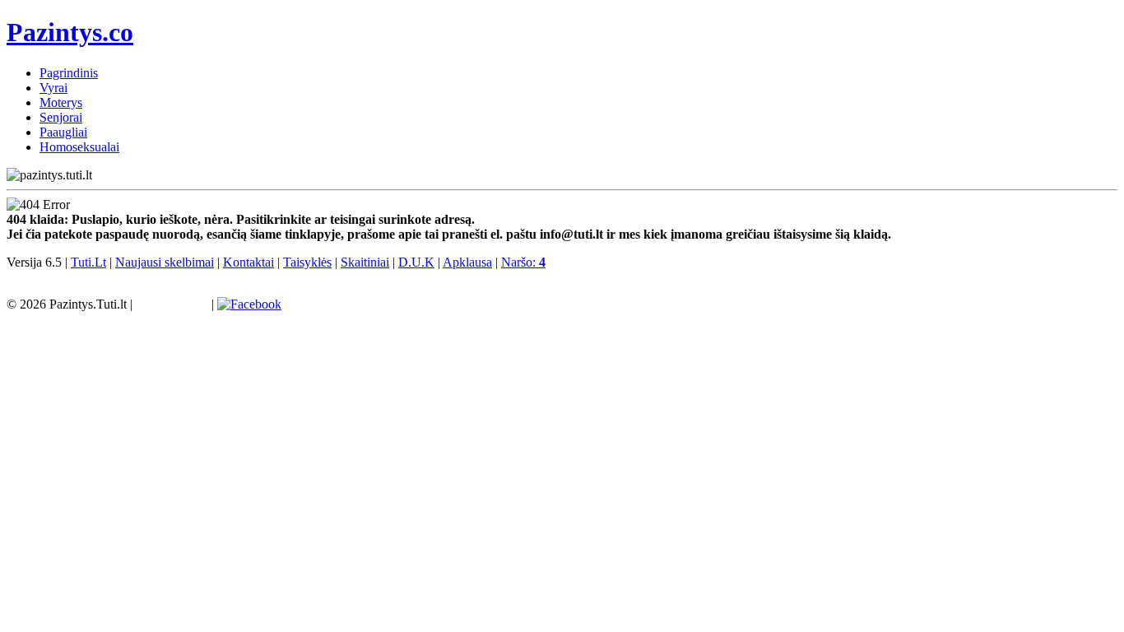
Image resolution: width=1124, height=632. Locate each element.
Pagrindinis (68, 73)
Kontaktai (248, 262)
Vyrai (53, 88)
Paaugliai (63, 132)
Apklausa (467, 262)
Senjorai (60, 117)
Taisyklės (307, 262)
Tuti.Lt (88, 262)
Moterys (60, 102)
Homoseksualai (79, 147)
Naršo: (523, 262)
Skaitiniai (365, 262)
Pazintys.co (70, 32)
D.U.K (416, 262)
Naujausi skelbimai (164, 262)
